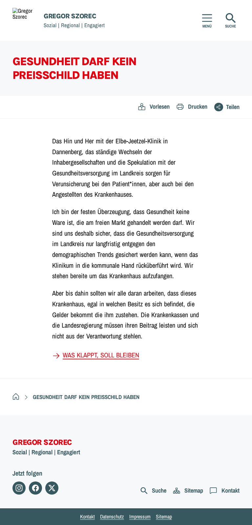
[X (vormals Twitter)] (51, 488)
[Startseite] (15, 397)
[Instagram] (19, 488)
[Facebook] (35, 488)
